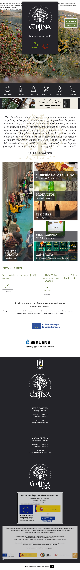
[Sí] (34, 46)
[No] (46, 46)
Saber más (45, 566)
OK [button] (52, 566)
